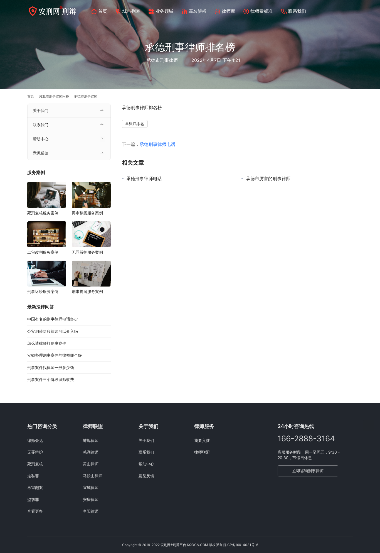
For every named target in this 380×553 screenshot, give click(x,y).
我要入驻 (202, 440)
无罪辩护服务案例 (87, 252)
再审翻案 (35, 487)
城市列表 (131, 11)
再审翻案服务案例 (87, 213)
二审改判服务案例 (42, 252)
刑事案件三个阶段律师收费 (50, 379)
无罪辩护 (35, 452)
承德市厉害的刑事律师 (268, 178)
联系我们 (297, 11)
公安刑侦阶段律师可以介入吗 (52, 331)
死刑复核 (35, 463)
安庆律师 (90, 499)
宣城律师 (90, 487)
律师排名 (136, 123)
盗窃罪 (33, 499)
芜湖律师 (90, 452)
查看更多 (35, 511)
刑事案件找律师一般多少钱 (50, 367)
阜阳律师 (90, 511)
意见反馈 (40, 153)
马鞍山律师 (92, 475)
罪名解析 (197, 11)
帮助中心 (40, 138)
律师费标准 (261, 11)
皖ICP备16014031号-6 (240, 545)
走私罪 (33, 475)
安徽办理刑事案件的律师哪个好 (54, 355)
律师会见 (35, 440)
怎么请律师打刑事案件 (46, 343)
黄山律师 (90, 463)
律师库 (228, 11)
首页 (102, 11)
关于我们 (40, 110)
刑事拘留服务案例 (87, 291)
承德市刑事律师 (162, 60)
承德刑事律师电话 (157, 144)
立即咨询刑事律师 (308, 470)
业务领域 (164, 11)
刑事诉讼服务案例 (42, 291)
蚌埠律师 (90, 440)
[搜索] (350, 11)
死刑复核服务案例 (42, 213)
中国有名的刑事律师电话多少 (52, 319)
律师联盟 (202, 452)
